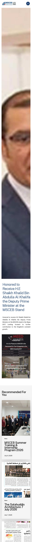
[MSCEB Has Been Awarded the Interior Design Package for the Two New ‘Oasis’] (16, 367)
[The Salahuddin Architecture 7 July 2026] (16, 490)
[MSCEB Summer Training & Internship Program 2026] (16, 429)
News (5, 438)
